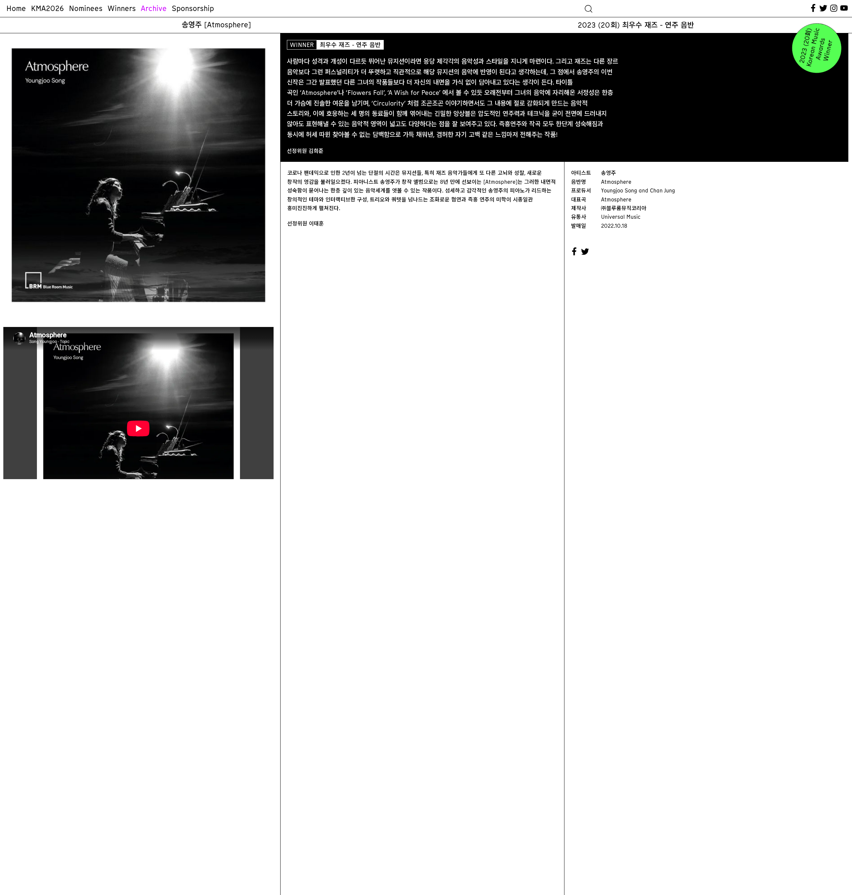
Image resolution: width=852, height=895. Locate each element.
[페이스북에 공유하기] (574, 252)
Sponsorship (193, 8)
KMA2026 (47, 8)
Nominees (86, 8)
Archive (154, 8)
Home (16, 8)
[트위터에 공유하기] (585, 252)
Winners (121, 8)
